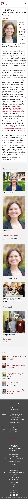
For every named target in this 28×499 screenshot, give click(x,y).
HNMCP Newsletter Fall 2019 (11, 278)
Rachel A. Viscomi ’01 (22, 27)
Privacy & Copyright (14, 490)
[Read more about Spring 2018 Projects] (14, 321)
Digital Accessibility (14, 492)
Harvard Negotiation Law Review (12, 128)
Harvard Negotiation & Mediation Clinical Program (13, 3)
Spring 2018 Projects (9, 334)
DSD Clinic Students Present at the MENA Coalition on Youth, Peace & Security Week (16, 365)
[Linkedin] (17, 495)
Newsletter (5, 18)
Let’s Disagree (7, 342)
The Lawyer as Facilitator (13, 108)
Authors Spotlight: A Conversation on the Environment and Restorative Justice (16, 374)
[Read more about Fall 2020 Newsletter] (14, 212)
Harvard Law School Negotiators (13, 127)
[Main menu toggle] (25, 3)
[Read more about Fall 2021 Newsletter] (14, 181)
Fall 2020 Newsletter (9, 231)
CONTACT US (14, 404)
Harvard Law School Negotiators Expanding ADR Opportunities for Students (13, 300)
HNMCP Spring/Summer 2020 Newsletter (12, 239)
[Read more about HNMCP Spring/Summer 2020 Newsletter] (10, 235)
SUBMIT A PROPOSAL (14, 438)
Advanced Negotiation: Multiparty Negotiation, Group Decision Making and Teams (13, 111)
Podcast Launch (7, 307)
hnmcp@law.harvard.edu (15, 428)
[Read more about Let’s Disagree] (7, 339)
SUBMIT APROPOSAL (14, 408)
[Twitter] (11, 495)
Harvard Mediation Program (11, 125)
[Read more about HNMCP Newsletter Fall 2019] (14, 260)
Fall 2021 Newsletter (9, 192)
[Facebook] (14, 495)
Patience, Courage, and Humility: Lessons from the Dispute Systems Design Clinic (16, 391)
